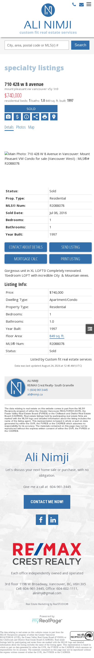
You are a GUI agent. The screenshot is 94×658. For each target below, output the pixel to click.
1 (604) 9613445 (37, 390)
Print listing (70, 258)
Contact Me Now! (47, 501)
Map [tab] (31, 127)
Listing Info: (16, 284)
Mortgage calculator (26, 259)
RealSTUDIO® (60, 604)
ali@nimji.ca (35, 394)
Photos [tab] (21, 127)
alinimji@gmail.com (47, 593)
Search (80, 45)
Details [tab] (9, 127)
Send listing (70, 247)
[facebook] (41, 519)
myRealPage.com (47, 621)
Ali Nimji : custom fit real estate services (48, 18)
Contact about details (26, 247)
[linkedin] (53, 519)
